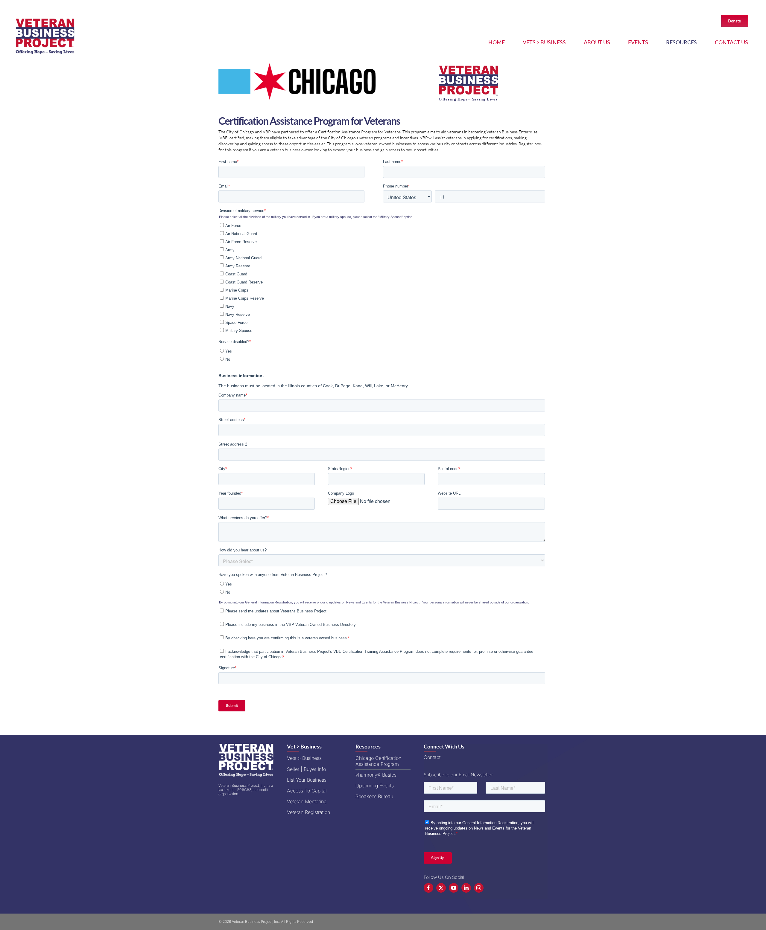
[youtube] (453, 888)
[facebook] (428, 888)
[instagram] (479, 888)
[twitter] (441, 888)
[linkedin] (466, 888)
